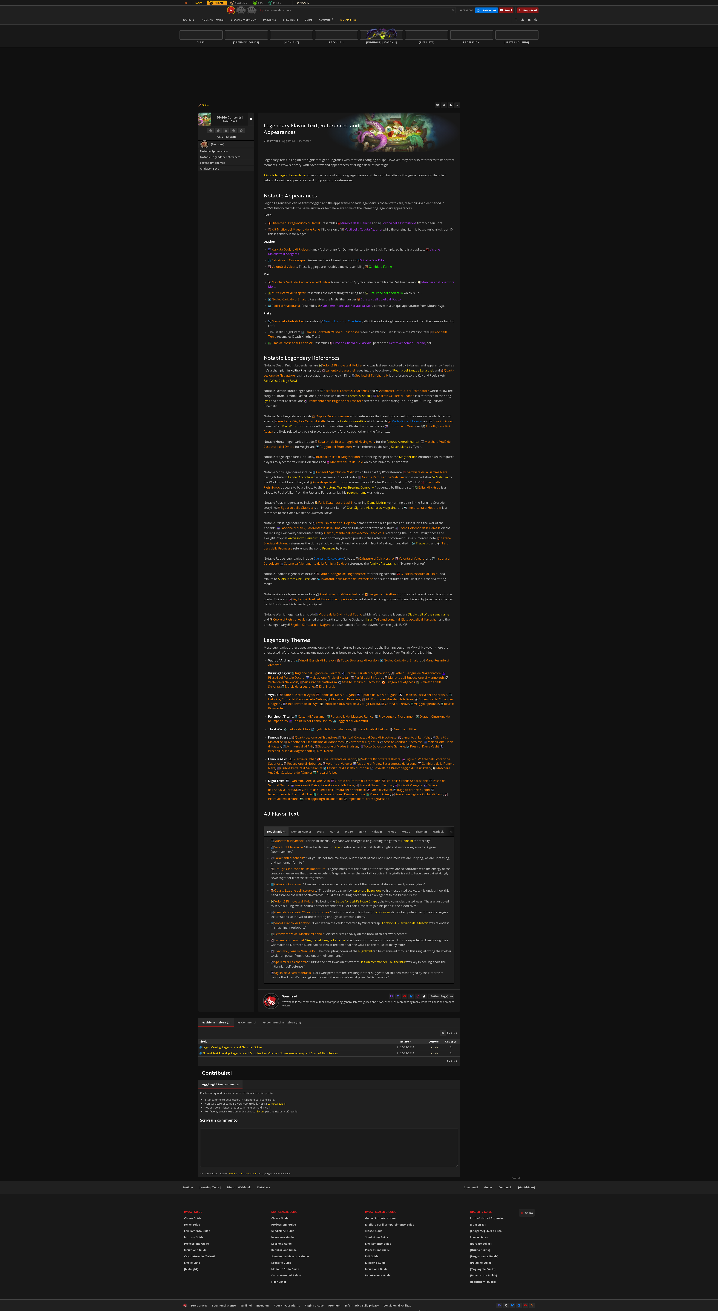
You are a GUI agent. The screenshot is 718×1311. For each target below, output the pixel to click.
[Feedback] (529, 20)
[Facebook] (519, 1305)
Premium (334, 1305)
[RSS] (532, 1305)
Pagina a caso (314, 1305)
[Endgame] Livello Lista (486, 1231)
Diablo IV (307, 2)
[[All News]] (186, 3)
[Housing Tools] (210, 1187)
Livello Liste (192, 1262)
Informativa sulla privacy (362, 1305)
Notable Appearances (214, 151)
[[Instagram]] (418, 996)
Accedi (232, 1173)
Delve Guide (192, 1224)
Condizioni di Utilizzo (397, 1305)
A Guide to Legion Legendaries (285, 175)
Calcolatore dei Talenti (199, 1256)
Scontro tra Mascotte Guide (290, 1256)
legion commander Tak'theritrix (383, 962)
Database (269, 19)
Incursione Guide (195, 1250)
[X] (506, 1305)
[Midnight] (191, 1269)
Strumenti (471, 1187)
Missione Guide (281, 1243)
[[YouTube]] (404, 996)
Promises (328, 548)
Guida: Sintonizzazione (380, 1218)
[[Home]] (203, 10)
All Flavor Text (209, 168)
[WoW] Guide (193, 1212)
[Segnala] (450, 105)
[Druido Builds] (480, 1250)
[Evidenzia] (444, 105)
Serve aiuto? (199, 1305)
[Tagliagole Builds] (482, 1269)
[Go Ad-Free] (349, 19)
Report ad (516, 1178)
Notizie (188, 19)
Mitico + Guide (193, 1237)
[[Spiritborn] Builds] (483, 1282)
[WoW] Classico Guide (380, 1212)
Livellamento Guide (197, 1231)
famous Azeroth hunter (403, 442)
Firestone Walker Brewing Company (348, 487)
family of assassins (382, 563)
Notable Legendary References (220, 157)
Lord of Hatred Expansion (487, 1218)
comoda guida (276, 1103)
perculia (434, 1047)
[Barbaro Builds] (481, 1243)
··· (287, 2)
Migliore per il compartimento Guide (389, 1224)
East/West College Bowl (280, 381)
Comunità (326, 19)
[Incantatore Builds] (483, 1275)
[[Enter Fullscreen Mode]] (516, 20)
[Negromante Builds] (484, 1256)
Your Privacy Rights (287, 1305)
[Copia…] (443, 1033)
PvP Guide (371, 1256)
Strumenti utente (224, 1305)
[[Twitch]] (391, 996)
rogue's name (356, 492)
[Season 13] (478, 1224)
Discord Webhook (244, 19)
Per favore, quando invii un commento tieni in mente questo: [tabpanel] (249, 1133)
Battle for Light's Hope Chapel (357, 901)
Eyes (267, 401)
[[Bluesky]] (411, 996)
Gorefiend (336, 847)
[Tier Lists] (278, 1282)
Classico (241, 2)
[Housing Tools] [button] (212, 19)
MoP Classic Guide (284, 1212)
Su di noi (246, 1305)
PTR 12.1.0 (240, 10)
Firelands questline (353, 421)
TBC (260, 2)
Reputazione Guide (284, 1250)
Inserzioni (262, 1305)
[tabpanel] (359, 909)
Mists (277, 2)
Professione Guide (196, 1243)
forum (261, 1111)
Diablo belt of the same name (428, 614)
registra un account (247, 1173)
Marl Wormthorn (294, 426)
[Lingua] (535, 20)
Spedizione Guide (282, 1231)
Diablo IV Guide (481, 1212)
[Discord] (398, 996)
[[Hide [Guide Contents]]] (251, 119)
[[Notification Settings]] (522, 20)
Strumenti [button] (290, 19)
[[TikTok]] (424, 996)
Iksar (368, 619)
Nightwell (365, 951)
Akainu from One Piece (294, 579)
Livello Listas (479, 1237)
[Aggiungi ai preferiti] (437, 105)
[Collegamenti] (457, 105)
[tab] (276, 831)
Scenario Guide (281, 1262)
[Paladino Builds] (481, 1262)
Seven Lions (399, 447)
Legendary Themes (212, 163)
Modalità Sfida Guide (285, 1269)
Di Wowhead (272, 140)
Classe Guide (192, 1218)
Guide (309, 19)
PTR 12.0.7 (251, 10)
